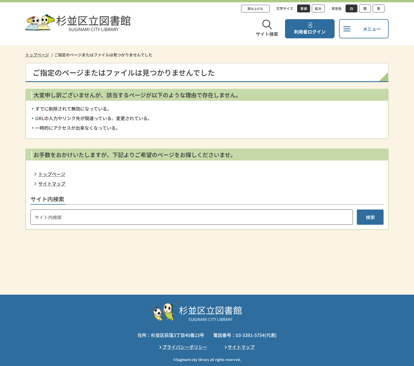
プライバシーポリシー (184, 346)
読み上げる (255, 8)
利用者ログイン (310, 31)
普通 (303, 8)
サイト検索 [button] (267, 33)
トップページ (37, 55)
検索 (370, 217)
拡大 (318, 8)
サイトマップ (51, 183)
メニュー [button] (372, 28)
